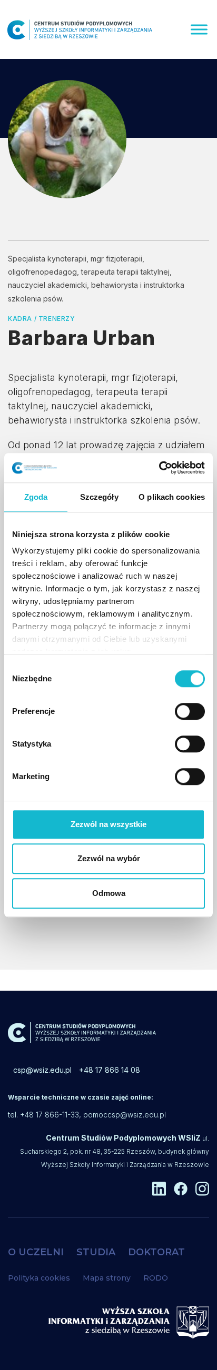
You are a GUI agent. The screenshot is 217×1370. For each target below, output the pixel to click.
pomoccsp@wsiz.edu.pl (124, 1114)
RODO (155, 1278)
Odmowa (108, 893)
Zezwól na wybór (108, 858)
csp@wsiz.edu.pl (42, 1069)
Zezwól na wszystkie (108, 824)
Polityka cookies (39, 1278)
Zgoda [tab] (36, 496)
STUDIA (95, 1252)
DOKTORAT (156, 1252)
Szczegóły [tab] (99, 496)
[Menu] (199, 29)
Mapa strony (107, 1278)
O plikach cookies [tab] (172, 496)
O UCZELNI (36, 1252)
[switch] (190, 711)
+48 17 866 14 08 (109, 1069)
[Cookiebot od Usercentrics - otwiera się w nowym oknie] (159, 468)
